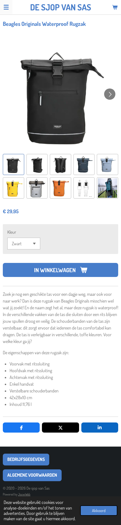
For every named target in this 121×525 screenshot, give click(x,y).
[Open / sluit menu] (6, 7)
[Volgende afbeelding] (109, 94)
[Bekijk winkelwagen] (115, 7)
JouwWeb (24, 494)
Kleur (11, 232)
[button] (13, 164)
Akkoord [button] (99, 510)
